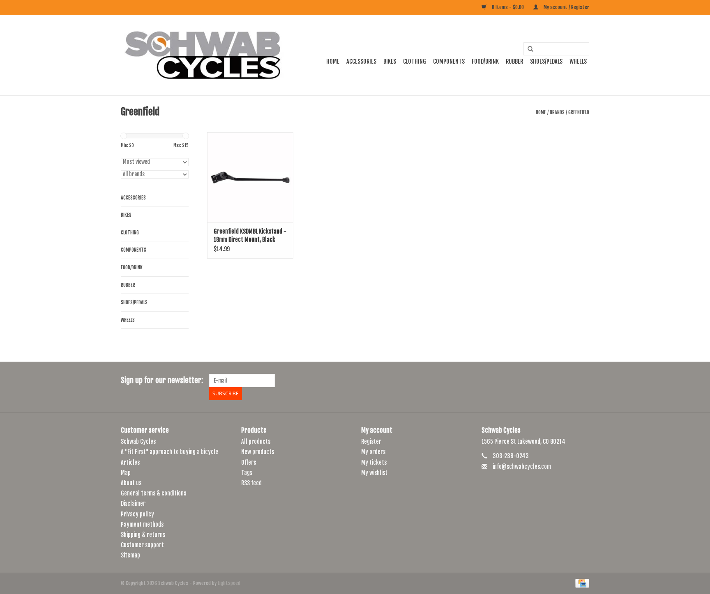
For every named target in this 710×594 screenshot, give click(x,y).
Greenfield (578, 112)
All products (255, 441)
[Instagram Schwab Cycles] (582, 380)
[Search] (527, 49)
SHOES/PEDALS (546, 61)
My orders (373, 451)
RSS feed (251, 482)
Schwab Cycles (138, 441)
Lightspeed (229, 583)
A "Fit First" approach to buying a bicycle (169, 451)
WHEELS (578, 61)
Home (332, 61)
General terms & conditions (153, 493)
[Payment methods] (580, 583)
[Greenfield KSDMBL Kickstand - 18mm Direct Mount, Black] (250, 177)
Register (371, 441)
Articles (130, 462)
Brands (557, 112)
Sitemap (130, 555)
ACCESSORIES (361, 61)
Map (126, 472)
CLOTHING (414, 61)
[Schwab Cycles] (203, 55)
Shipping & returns (143, 534)
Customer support (142, 544)
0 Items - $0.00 (508, 7)
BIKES (389, 61)
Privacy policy (137, 514)
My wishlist (374, 472)
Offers (248, 462)
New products (257, 451)
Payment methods (142, 524)
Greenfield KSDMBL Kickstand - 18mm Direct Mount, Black (250, 235)
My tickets (374, 462)
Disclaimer (133, 503)
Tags (246, 472)
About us (131, 482)
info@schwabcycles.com (522, 466)
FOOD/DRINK (485, 61)
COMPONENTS (449, 61)
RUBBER (514, 61)
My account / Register (565, 7)
